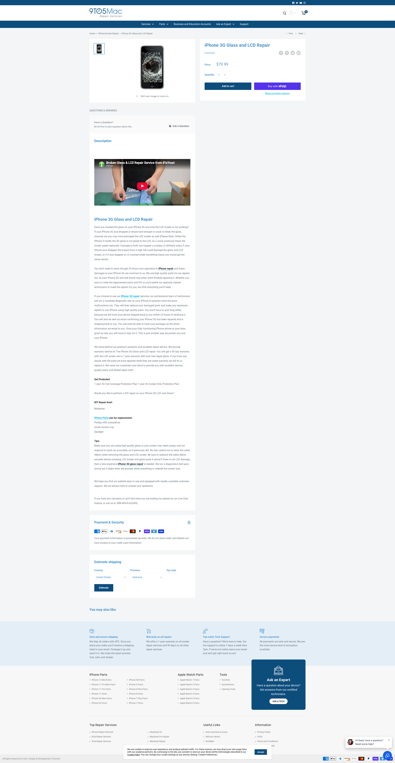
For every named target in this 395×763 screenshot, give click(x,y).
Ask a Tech (278, 701)
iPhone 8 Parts (136, 694)
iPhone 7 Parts (136, 703)
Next (301, 33)
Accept (260, 752)
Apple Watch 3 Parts (189, 689)
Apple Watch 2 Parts (189, 684)
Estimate (104, 587)
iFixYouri (210, 53)
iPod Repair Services (101, 736)
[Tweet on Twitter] (293, 53)
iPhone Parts (101, 417)
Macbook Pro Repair (159, 736)
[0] (302, 13)
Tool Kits (226, 680)
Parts (162, 24)
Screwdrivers (228, 684)
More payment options (277, 93)
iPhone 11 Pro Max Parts (103, 684)
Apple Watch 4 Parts (189, 694)
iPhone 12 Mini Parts (101, 680)
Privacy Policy (263, 732)
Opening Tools (228, 689)
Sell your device (213, 736)
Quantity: (209, 74)
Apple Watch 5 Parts (189, 698)
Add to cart (228, 86)
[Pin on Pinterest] (287, 53)
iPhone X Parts (136, 684)
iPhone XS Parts (99, 703)
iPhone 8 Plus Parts (138, 689)
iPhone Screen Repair (108, 33)
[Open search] (284, 13)
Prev (291, 33)
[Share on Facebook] (281, 53)
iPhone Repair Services (102, 732)
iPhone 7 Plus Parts (138, 698)
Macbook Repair (157, 741)
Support (244, 24)
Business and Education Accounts (192, 24)
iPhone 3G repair (130, 296)
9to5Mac (210, 741)
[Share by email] (298, 53)
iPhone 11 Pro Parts (101, 689)
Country (98, 570)
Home (92, 33)
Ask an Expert (223, 24)
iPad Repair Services (101, 741)
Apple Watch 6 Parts (189, 703)
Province (135, 570)
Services (145, 24)
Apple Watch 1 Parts (189, 680)
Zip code (171, 570)
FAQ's (259, 736)
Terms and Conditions (267, 741)
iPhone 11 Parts (99, 694)
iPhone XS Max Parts (102, 698)
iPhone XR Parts (137, 680)
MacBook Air (156, 732)
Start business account (217, 732)
